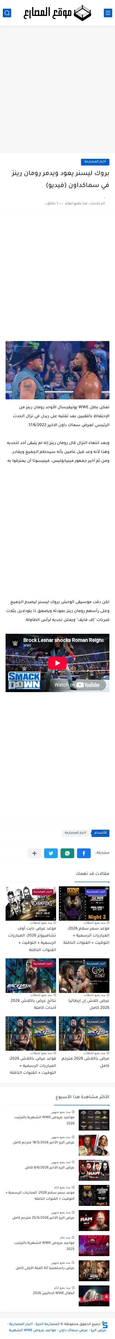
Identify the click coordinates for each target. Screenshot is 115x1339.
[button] (84, 853)
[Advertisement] (57, 91)
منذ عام (65, 1237)
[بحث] (7, 13)
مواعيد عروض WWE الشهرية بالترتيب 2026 (44, 1121)
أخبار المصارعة (95, 162)
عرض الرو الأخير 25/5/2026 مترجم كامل (43, 1218)
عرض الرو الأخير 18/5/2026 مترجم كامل (44, 1143)
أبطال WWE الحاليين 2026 (54, 1293)
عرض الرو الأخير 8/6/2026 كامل (50, 1168)
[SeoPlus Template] (104, 1324)
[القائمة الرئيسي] (108, 13)
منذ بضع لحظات (94, 923)
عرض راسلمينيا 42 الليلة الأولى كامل (45, 1268)
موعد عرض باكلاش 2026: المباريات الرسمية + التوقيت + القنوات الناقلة (32, 1066)
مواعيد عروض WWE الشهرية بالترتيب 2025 (44, 1246)
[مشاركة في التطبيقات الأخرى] (34, 853)
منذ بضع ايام (62, 1187)
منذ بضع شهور (60, 1112)
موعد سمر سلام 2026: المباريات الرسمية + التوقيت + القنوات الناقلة (86, 936)
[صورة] (94, 1120)
